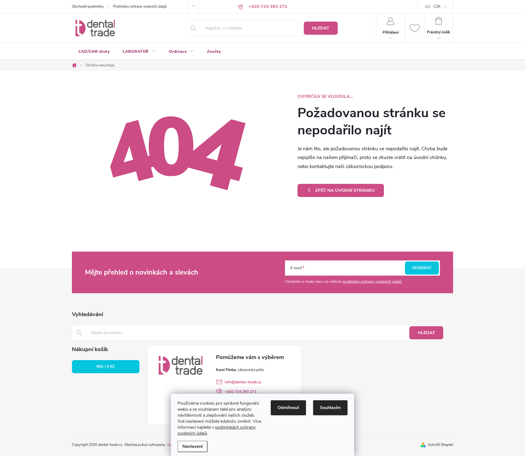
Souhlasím (330, 408)
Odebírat (422, 267)
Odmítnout (288, 408)
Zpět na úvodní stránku (345, 190)
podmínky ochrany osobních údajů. (372, 281)
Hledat (320, 28)
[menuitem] (94, 51)
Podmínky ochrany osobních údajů (140, 6)
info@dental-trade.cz (243, 382)
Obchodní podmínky (88, 6)
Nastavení (192, 446)
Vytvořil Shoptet (440, 444)
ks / (105, 366)
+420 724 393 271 (240, 391)
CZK (437, 6)
